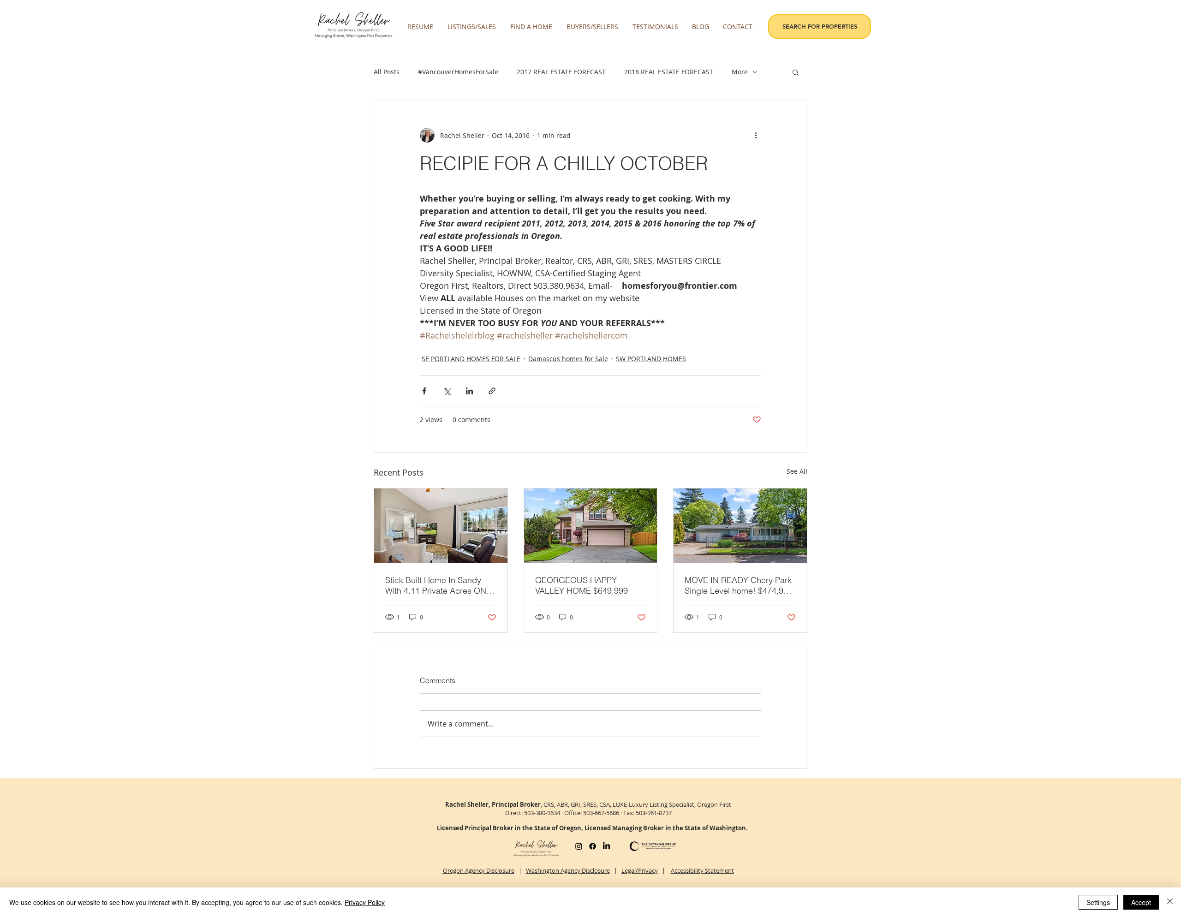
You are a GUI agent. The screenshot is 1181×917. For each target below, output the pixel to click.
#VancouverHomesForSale (458, 71)
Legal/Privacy (639, 870)
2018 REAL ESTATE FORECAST (668, 71)
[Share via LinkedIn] (469, 391)
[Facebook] (592, 846)
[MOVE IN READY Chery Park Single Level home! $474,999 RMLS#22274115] (740, 525)
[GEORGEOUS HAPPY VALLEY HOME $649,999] (590, 525)
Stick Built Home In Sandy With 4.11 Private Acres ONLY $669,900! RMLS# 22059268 (440, 585)
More (740, 71)
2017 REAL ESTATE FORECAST (561, 71)
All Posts (387, 71)
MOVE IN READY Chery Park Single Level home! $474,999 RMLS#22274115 (739, 585)
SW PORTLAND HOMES (651, 358)
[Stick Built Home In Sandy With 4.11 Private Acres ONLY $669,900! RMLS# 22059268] (440, 525)
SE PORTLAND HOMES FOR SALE (471, 358)
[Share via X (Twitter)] (446, 391)
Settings (1098, 902)
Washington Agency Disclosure (568, 870)
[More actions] (755, 135)
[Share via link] (492, 391)
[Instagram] (578, 846)
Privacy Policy (365, 902)
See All (797, 471)
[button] (472, 27)
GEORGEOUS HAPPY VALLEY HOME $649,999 (581, 585)
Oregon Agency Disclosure (478, 870)
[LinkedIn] (606, 846)
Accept (1141, 902)
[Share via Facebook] (424, 391)
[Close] (1169, 902)
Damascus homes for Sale (568, 358)
